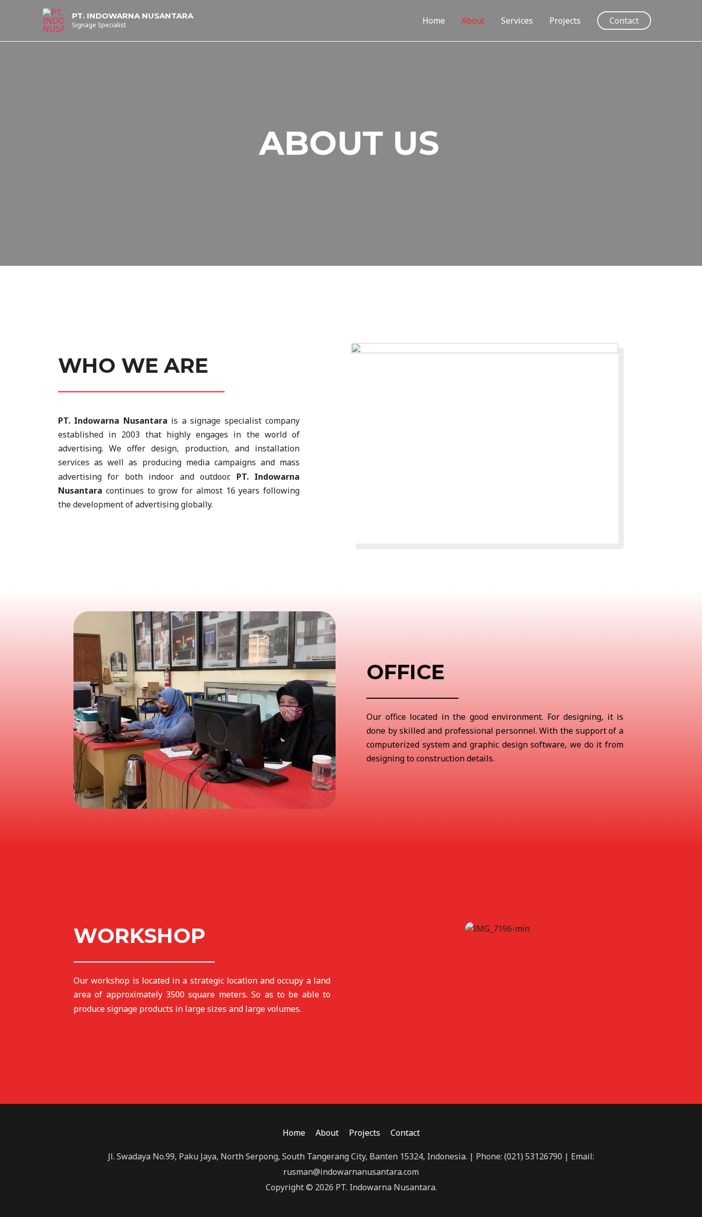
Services (517, 20)
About (473, 20)
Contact (405, 1132)
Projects (565, 20)
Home (433, 20)
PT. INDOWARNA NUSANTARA (132, 16)
